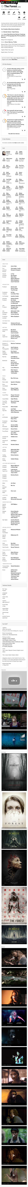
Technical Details (6, 585)
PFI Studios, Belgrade (7, 646)
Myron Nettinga (15, 401)
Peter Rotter (14, 384)
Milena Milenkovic (15, 471)
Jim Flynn (13, 483)
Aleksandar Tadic (15, 311)
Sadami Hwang (14, 459)
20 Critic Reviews (6, 64)
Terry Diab (8, 235)
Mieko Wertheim (21, 193)
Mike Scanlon (14, 434)
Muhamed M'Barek (15, 529)
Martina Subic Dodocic (16, 514)
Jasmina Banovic (15, 520)
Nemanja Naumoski (21, 200)
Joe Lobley (13, 432)
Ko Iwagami (14, 452)
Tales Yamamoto (9, 228)
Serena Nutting (15, 314)
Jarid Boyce (13, 440)
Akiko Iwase (9, 158)
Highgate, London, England (8, 638)
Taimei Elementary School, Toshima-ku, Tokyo (12, 641)
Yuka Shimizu (14, 517)
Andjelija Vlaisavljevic (16, 305)
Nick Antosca (14, 331)
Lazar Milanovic (15, 367)
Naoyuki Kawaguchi (16, 573)
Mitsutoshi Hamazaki (16, 499)
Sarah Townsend (15, 281)
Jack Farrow (14, 362)
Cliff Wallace (14, 504)
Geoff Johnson (14, 347)
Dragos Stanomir (15, 395)
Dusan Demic (14, 429)
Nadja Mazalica (8, 200)
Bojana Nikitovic (15, 465)
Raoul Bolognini (15, 557)
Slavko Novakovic (15, 566)
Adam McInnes (14, 552)
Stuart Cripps (14, 554)
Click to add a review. (18, 142)
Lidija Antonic (8, 187)
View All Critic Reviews (14, 133)
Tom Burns (13, 402)
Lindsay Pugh (14, 467)
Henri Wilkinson (15, 389)
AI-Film (12, 292)
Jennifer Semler (15, 296)
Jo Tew (12, 274)
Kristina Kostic (14, 475)
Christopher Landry (16, 268)
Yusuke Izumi (14, 365)
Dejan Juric (13, 571)
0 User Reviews (6, 139)
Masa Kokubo (14, 312)
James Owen (20, 173)
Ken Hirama (14, 275)
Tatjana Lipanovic (15, 516)
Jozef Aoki (8, 179)
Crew (3, 259)
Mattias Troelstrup (16, 343)
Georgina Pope (14, 307)
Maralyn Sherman (15, 523)
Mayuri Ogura (14, 524)
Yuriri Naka (21, 248)
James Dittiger (14, 349)
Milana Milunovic (15, 278)
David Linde (14, 287)
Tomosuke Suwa (15, 576)
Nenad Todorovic (15, 547)
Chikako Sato (14, 436)
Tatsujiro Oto (21, 228)
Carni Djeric (22, 158)
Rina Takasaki (8, 214)
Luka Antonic (14, 469)
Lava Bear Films (15, 294)
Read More (14, 59)
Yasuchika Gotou (15, 358)
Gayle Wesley (14, 399)
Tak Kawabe (14, 373)
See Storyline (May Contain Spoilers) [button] (10, 29)
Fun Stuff (5, 624)
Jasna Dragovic (14, 417)
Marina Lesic (14, 338)
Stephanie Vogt (9, 221)
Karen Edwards (14, 511)
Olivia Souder (14, 406)
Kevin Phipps (14, 421)
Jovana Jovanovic (15, 521)
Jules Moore (14, 497)
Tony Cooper (14, 577)
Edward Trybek (14, 388)
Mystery (11, 42)
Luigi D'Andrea (14, 513)
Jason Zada (14, 266)
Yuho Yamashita (21, 242)
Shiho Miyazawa (15, 412)
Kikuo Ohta (14, 418)
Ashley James (14, 570)
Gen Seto (21, 165)
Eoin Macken (8, 166)
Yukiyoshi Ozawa (8, 249)
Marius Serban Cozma (16, 410)
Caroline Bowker (15, 335)
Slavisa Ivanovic (15, 545)
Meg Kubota (8, 193)
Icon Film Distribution (16, 324)
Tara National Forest (7, 644)
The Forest (10, 6)
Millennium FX (14, 535)
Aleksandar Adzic (15, 449)
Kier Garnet (14, 351)
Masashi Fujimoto (21, 187)
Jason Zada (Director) (9, 34)
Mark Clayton (14, 370)
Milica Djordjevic (15, 280)
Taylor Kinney (15, 32)
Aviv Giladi (13, 300)
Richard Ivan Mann (15, 559)
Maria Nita (13, 277)
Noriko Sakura (8, 207)
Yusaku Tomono (15, 363)
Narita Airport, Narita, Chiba (8, 643)
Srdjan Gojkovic (15, 371)
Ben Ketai (13, 329)
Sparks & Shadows (15, 382)
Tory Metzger (14, 290)
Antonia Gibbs (14, 425)
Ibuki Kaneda (8, 173)
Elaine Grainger (15, 451)
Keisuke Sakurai (15, 444)
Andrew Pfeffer (15, 298)
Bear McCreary (14, 378)
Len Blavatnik (14, 303)
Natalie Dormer (7, 32)
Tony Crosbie (14, 472)
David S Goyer (14, 288)
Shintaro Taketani (21, 214)
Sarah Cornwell (14, 333)
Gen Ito (13, 360)
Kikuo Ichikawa (21, 180)
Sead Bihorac (14, 356)
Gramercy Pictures (15, 323)
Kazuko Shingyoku (15, 336)
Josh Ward (13, 409)
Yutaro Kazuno (14, 579)
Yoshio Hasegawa (8, 242)
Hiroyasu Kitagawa (15, 270)
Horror (6, 42)
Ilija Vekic (13, 543)
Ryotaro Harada (15, 396)
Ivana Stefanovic (15, 431)
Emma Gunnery (14, 455)
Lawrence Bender (15, 301)
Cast (3, 148)
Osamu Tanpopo (21, 207)
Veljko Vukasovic (15, 352)
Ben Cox (13, 485)
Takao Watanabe (15, 574)
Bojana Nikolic (14, 426)
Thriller (15, 42)
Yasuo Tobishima (21, 235)
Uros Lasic (13, 491)
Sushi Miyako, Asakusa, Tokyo (9, 640)
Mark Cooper (14, 308)
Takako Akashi (21, 221)
